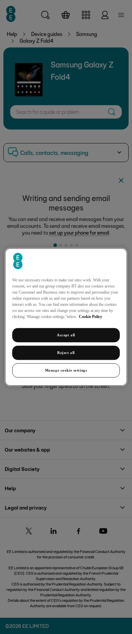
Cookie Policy (90, 316)
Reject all (66, 353)
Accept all (66, 335)
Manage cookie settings (66, 370)
